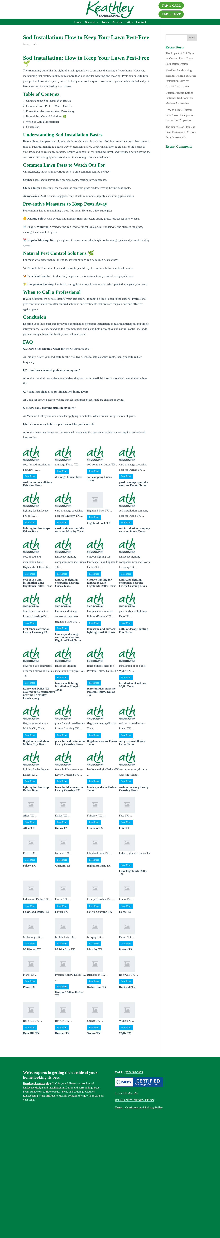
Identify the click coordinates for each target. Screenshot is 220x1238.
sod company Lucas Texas (99, 478)
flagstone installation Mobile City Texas (36, 742)
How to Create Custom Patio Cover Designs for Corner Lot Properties (180, 115)
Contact (141, 22)
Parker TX (126, 949)
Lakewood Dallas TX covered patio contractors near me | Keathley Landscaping (39, 693)
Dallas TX (61, 828)
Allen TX (28, 828)
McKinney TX (32, 949)
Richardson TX (96, 987)
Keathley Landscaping (37, 1083)
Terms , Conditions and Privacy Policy (139, 1107)
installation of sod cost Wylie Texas (133, 685)
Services (90, 22)
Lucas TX (125, 911)
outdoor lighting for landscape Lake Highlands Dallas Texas (101, 583)
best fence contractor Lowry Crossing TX (36, 630)
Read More (30, 476)
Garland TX (62, 865)
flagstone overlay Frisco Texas (102, 742)
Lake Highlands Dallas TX (133, 872)
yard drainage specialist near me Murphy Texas (70, 530)
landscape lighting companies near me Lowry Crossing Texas (133, 583)
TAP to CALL (171, 5)
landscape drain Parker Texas (101, 788)
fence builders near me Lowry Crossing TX (69, 788)
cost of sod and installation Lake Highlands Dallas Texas (37, 583)
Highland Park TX (98, 523)
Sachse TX (93, 1033)
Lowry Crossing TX (99, 911)
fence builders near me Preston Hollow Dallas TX (101, 692)
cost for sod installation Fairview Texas (37, 483)
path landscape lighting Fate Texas (133, 630)
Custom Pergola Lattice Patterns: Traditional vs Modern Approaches (179, 98)
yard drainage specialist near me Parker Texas (134, 483)
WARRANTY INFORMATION (134, 1100)
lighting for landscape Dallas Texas (36, 788)
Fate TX (124, 828)
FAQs (129, 22)
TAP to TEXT (171, 14)
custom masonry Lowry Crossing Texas (133, 788)
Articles (117, 22)
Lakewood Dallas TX (36, 911)
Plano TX (29, 987)
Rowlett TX (62, 1033)
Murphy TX (94, 949)
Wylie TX (125, 1033)
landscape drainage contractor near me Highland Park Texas (68, 637)
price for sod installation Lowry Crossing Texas (70, 742)
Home (78, 22)
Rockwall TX (127, 987)
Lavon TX (61, 911)
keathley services (30, 44)
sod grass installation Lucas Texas (132, 742)
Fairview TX (95, 828)
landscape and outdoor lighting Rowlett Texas (101, 630)
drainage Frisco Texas (68, 476)
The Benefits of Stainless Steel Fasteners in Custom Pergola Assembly (181, 132)
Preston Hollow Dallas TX (69, 994)
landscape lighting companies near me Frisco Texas (67, 583)
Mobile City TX (65, 949)
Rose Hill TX (31, 1033)
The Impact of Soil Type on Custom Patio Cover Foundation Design (180, 58)
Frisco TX (29, 865)
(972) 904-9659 (134, 1072)
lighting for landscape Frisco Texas (36, 530)
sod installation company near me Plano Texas (134, 530)
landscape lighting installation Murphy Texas (67, 686)
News (105, 22)
